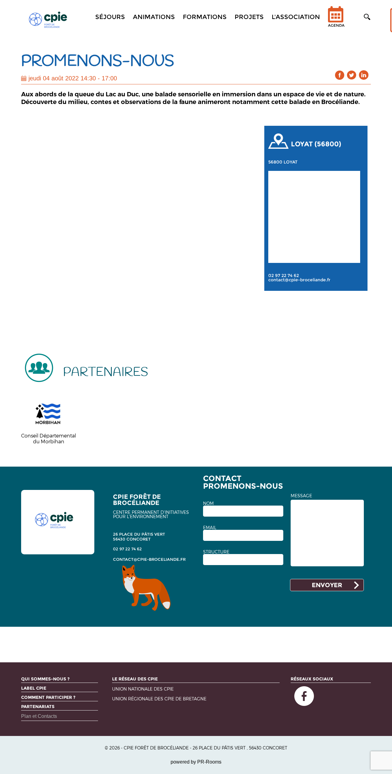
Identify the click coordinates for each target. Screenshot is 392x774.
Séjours (110, 17)
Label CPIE (33, 688)
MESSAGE (301, 496)
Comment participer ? (48, 697)
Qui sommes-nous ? (45, 679)
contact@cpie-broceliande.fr (299, 280)
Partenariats (38, 706)
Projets (249, 17)
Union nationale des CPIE (143, 689)
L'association (296, 17)
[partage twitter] (351, 75)
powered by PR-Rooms (196, 761)
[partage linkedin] (363, 75)
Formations (205, 17)
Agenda (336, 25)
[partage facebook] (340, 75)
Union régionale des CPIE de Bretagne (159, 699)
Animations (154, 17)
